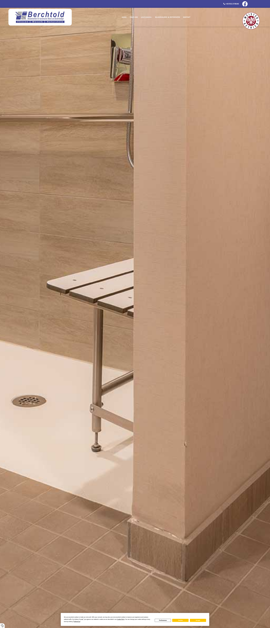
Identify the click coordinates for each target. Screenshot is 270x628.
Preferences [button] (77, 621)
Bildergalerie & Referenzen (167, 17)
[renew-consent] (2, 625)
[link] (146, 17)
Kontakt (186, 17)
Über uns (134, 17)
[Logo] (40, 17)
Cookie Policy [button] (120, 619)
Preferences (163, 620)
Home (124, 17)
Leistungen (146, 17)
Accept (198, 620)
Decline (180, 620)
